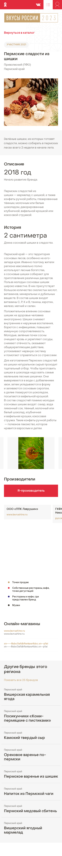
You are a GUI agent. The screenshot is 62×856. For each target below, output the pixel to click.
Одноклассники (5, 3)
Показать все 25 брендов (21, 680)
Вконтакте (38, 3)
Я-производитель (31, 490)
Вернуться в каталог (19, 33)
